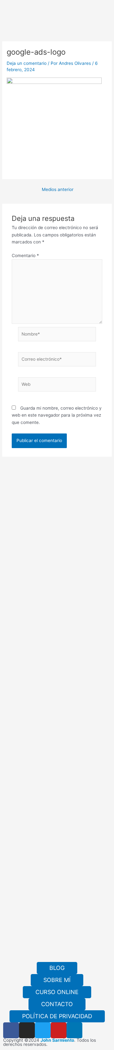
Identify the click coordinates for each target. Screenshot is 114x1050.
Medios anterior (57, 190)
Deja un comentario (27, 63)
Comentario (25, 255)
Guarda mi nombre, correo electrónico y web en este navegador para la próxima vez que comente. (57, 415)
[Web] (57, 385)
